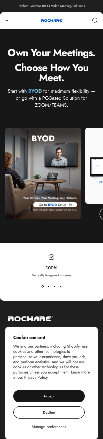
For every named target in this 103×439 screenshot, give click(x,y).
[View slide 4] (61, 287)
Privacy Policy (36, 377)
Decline (49, 412)
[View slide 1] (43, 287)
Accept (49, 396)
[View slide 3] (55, 287)
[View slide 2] (49, 287)
